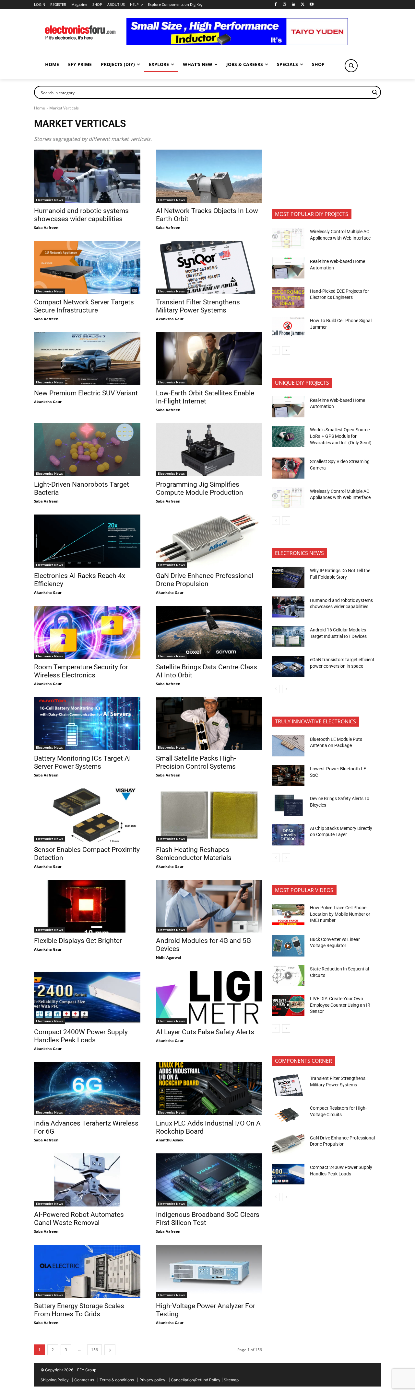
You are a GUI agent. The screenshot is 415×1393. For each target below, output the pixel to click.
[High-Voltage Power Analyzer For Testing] (209, 1271)
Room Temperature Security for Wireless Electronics (81, 671)
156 (94, 1350)
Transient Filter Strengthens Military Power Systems (198, 306)
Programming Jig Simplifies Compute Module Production (200, 488)
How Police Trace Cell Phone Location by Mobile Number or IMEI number (340, 914)
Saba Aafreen (46, 227)
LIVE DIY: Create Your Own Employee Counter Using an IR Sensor (340, 1005)
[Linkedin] (293, 4)
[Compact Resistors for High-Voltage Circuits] (288, 1115)
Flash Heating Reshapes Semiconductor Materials (193, 854)
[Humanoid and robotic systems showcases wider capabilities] (87, 176)
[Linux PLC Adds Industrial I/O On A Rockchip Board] (209, 1088)
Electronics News (49, 200)
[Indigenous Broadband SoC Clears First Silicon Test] (209, 1179)
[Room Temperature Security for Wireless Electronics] (87, 632)
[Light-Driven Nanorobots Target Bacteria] (87, 449)
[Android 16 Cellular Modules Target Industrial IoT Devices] (288, 636)
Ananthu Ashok (170, 1140)
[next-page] (109, 1349)
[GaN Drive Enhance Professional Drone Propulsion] (209, 541)
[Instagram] (284, 4)
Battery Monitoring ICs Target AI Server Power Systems (82, 762)
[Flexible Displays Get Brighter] (87, 906)
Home (39, 108)
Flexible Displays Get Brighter (78, 941)
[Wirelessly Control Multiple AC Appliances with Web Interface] (288, 238)
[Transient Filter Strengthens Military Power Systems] (209, 267)
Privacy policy (152, 1379)
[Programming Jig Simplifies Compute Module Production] (209, 449)
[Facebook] (275, 4)
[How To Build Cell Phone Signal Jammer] (288, 327)
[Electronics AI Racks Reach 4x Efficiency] (87, 541)
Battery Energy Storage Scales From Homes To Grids (79, 1310)
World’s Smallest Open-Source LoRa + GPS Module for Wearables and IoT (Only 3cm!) (341, 436)
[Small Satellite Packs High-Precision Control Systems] (209, 723)
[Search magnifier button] (351, 65)
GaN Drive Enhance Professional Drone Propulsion (204, 580)
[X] (302, 4)
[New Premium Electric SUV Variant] (87, 358)
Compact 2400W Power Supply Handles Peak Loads (81, 1036)
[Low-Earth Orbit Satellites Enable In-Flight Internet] (209, 358)
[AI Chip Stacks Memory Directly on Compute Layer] (288, 834)
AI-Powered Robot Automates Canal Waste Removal (79, 1219)
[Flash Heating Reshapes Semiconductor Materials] (209, 815)
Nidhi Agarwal (168, 957)
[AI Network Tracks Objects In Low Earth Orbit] (209, 176)
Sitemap (231, 1379)
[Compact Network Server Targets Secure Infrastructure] (87, 267)
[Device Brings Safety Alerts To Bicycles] (288, 805)
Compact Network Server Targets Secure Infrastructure (84, 306)
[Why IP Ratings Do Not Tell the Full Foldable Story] (288, 577)
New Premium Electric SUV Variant (86, 393)
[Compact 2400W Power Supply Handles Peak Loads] (87, 997)
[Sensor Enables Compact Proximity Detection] (87, 815)
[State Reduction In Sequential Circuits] (288, 975)
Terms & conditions (117, 1379)
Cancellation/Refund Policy (195, 1379)
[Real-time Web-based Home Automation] (288, 268)
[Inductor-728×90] (237, 43)
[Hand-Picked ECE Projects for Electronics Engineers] (288, 297)
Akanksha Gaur (170, 318)
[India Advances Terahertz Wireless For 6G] (87, 1088)
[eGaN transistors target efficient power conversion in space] (288, 666)
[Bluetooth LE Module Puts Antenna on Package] (288, 745)
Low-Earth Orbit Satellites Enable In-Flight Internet (205, 397)
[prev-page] (276, 350)
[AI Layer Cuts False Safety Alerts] (209, 997)
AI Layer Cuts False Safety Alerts (205, 1032)
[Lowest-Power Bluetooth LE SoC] (288, 775)
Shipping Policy (55, 1379)
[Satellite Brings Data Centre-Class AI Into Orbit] (209, 632)
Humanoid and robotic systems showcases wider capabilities (81, 215)
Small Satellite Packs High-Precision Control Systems (196, 762)
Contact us (84, 1379)
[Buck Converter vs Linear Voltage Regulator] (288, 946)
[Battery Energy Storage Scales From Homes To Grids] (87, 1271)
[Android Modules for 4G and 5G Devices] (209, 906)
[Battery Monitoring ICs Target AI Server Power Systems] (87, 723)
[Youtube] (311, 4)
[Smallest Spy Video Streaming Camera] (288, 468)
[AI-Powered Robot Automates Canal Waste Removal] (87, 1179)
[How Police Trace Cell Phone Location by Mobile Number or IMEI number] (288, 914)
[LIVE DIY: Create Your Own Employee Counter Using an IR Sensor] (288, 1005)
